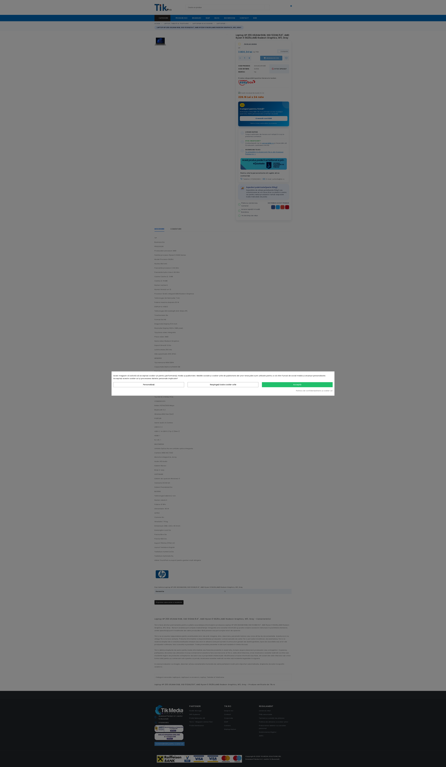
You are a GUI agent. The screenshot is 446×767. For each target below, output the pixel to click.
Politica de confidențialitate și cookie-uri (314, 390)
